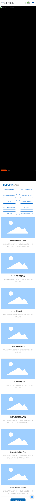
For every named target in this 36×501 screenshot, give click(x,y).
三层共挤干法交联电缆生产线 (27, 202)
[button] (4, 170)
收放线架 (26, 207)
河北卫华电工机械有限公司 (18, 72)
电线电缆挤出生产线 (27, 195)
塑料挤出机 (9, 213)
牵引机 (9, 201)
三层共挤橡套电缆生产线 (9, 207)
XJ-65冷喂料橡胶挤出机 (9, 189)
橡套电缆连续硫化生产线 (27, 213)
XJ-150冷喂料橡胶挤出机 (9, 195)
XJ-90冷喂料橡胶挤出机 (26, 189)
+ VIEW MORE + (18, 86)
